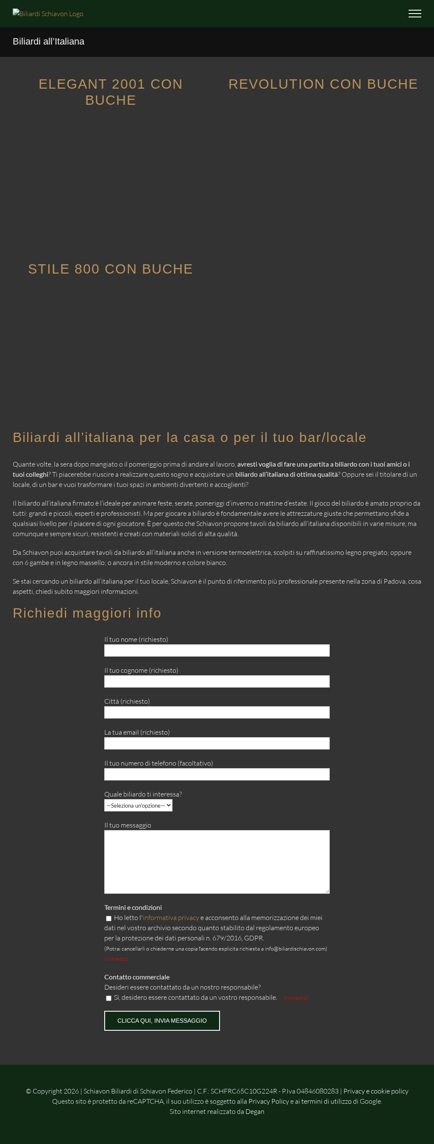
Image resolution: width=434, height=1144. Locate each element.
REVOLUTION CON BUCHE (323, 84)
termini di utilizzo (326, 1101)
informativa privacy (171, 917)
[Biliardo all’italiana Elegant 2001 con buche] (111, 125)
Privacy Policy (268, 1101)
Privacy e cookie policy (376, 1091)
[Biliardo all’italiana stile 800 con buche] (111, 293)
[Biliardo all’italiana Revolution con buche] (323, 108)
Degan (254, 1111)
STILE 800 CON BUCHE (110, 269)
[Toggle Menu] (415, 13)
